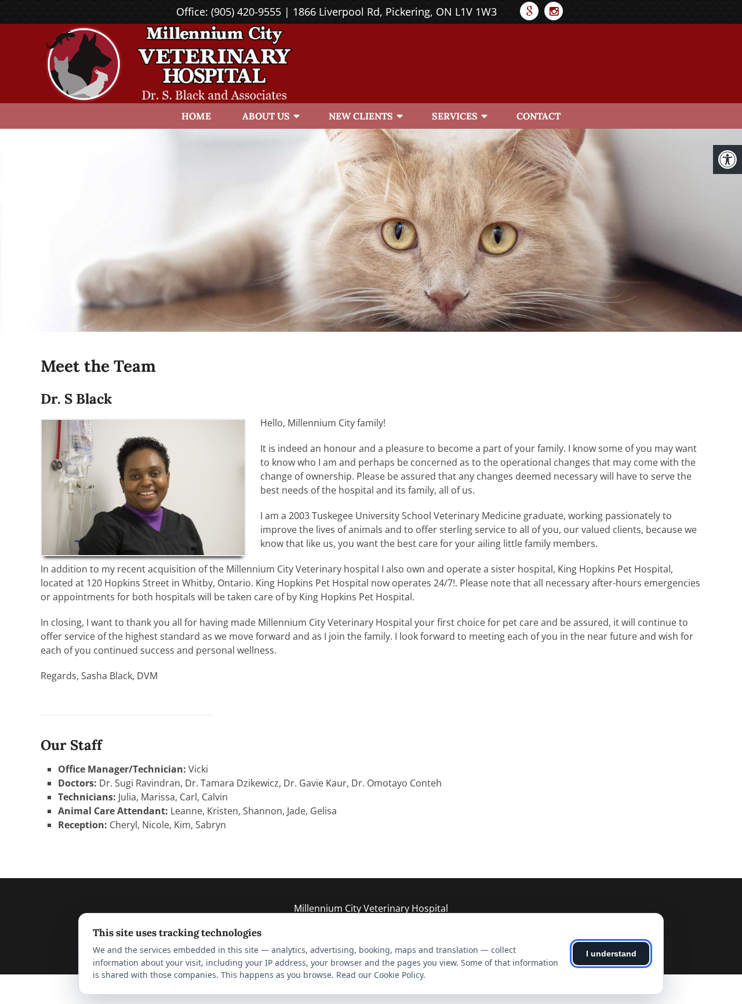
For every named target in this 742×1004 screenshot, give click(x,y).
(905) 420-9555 (246, 12)
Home (196, 116)
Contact (539, 116)
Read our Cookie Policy (379, 974)
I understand (611, 953)
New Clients (361, 116)
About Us (266, 116)
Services (455, 116)
